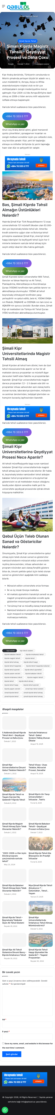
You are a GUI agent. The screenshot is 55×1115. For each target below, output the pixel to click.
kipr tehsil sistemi (26, 651)
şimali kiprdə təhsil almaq (33, 696)
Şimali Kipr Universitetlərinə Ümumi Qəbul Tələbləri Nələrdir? (14, 767)
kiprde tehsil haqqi (31, 662)
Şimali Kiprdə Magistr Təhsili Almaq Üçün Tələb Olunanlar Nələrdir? (14, 826)
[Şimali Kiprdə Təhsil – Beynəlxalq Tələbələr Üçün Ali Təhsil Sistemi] (14, 908)
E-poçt (6, 1031)
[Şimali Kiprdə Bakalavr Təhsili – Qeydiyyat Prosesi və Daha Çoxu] (41, 814)
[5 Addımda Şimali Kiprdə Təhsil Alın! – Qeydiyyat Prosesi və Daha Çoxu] (14, 723)
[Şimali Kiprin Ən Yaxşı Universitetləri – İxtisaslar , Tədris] (41, 784)
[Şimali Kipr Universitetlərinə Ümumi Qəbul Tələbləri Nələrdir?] (14, 755)
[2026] (18, 6)
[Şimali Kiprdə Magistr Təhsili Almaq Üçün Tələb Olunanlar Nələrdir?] (14, 814)
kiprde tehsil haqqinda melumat (38, 666)
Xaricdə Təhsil (32, 16)
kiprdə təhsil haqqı (11, 685)
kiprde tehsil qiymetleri (33, 670)
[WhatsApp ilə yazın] (5, 1110)
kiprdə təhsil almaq (26, 681)
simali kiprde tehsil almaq (33, 693)
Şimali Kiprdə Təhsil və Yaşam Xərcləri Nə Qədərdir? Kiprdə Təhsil (13, 797)
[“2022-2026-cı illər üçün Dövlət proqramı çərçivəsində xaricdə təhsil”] (14, 843)
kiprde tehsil (30, 658)
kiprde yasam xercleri (12, 674)
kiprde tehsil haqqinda (13, 666)
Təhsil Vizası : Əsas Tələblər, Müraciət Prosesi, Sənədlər (38, 767)
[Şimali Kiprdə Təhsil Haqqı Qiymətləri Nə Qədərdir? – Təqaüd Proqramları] (41, 940)
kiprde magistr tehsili (12, 658)
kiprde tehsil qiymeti (12, 670)
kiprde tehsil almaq (12, 662)
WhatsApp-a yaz (15, 124)
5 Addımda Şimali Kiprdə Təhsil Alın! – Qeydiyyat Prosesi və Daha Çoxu (14, 735)
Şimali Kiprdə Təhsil (27, 41)
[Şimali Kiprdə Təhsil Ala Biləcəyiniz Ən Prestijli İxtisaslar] (41, 843)
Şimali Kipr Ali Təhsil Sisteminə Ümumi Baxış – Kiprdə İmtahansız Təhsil (14, 952)
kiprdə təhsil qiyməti (31, 685)
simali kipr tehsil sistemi (34, 689)
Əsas (21, 16)
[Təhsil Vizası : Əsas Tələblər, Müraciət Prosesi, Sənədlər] (41, 755)
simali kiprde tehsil (11, 693)
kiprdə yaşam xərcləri (12, 689)
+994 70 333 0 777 (17, 116)
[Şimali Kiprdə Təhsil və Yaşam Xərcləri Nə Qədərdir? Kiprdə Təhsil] (14, 785)
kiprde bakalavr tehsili (13, 654)
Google (11, 64)
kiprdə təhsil (9, 681)
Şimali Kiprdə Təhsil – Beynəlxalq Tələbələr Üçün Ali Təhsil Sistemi (13, 920)
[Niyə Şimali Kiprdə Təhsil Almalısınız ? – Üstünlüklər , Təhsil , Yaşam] (41, 875)
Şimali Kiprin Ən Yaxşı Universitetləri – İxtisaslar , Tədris (39, 797)
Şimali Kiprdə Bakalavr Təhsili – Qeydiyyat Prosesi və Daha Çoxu (39, 826)
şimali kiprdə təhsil (11, 696)
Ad (4, 1019)
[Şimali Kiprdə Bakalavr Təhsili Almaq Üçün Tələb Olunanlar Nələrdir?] (14, 875)
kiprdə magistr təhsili (35, 677)
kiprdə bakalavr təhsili (33, 674)
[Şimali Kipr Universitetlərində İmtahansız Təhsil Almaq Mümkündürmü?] (41, 908)
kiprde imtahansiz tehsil (35, 654)
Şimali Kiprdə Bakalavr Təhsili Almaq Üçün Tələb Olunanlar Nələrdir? (14, 888)
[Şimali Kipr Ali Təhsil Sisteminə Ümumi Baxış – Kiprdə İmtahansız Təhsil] (14, 940)
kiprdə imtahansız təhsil (13, 677)
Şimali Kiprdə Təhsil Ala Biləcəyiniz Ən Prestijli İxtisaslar (40, 856)
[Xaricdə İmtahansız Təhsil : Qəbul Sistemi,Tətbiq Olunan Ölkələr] (41, 723)
